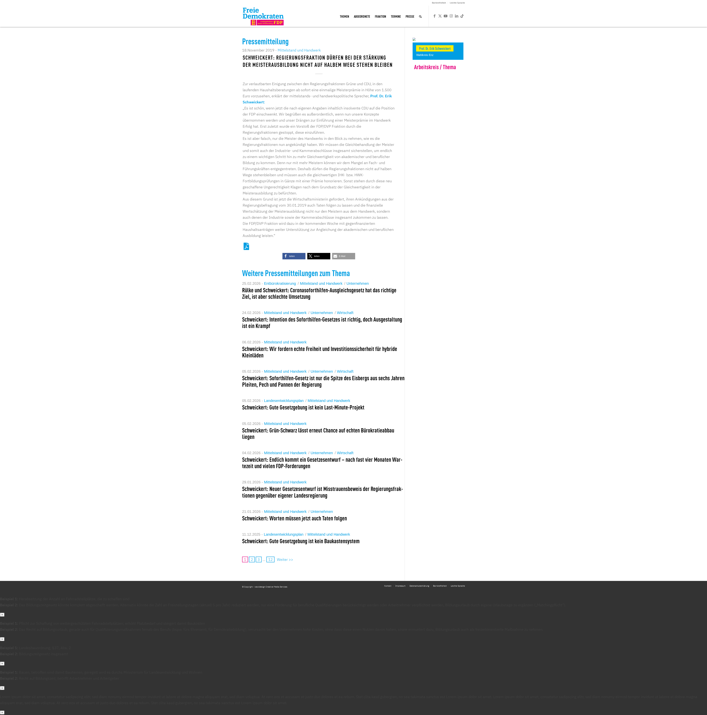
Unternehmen (358, 283)
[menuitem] (439, 3)
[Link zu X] (440, 16)
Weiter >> (285, 559)
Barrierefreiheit (439, 2)
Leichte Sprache (457, 2)
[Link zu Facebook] (434, 16)
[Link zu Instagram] (451, 16)
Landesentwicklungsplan (284, 401)
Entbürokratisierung (280, 283)
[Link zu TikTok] (462, 16)
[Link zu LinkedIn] (456, 16)
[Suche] (420, 16)
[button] (293, 256)
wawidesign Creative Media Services (271, 587)
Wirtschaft (345, 313)
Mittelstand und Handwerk (299, 50)
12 (270, 559)
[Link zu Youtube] (445, 16)
